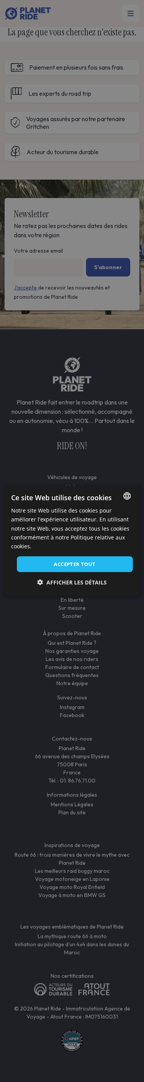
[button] (72, 582)
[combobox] (127, 496)
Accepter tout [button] (74, 564)
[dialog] (71, 541)
